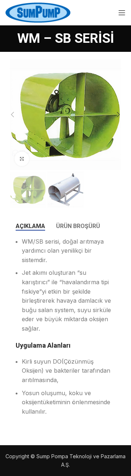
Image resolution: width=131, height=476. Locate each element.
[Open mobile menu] (122, 12)
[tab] (30, 226)
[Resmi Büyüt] (22, 159)
